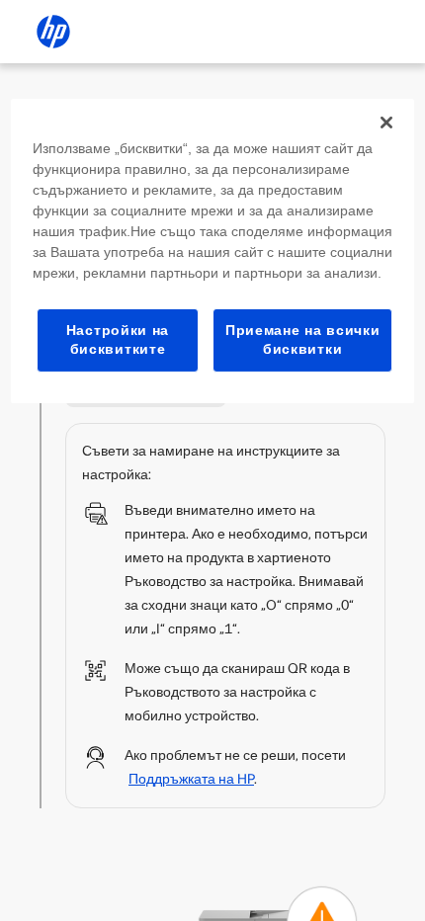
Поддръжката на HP (191, 779)
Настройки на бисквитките (117, 340)
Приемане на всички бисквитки (303, 340)
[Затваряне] (386, 122)
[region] (213, 251)
